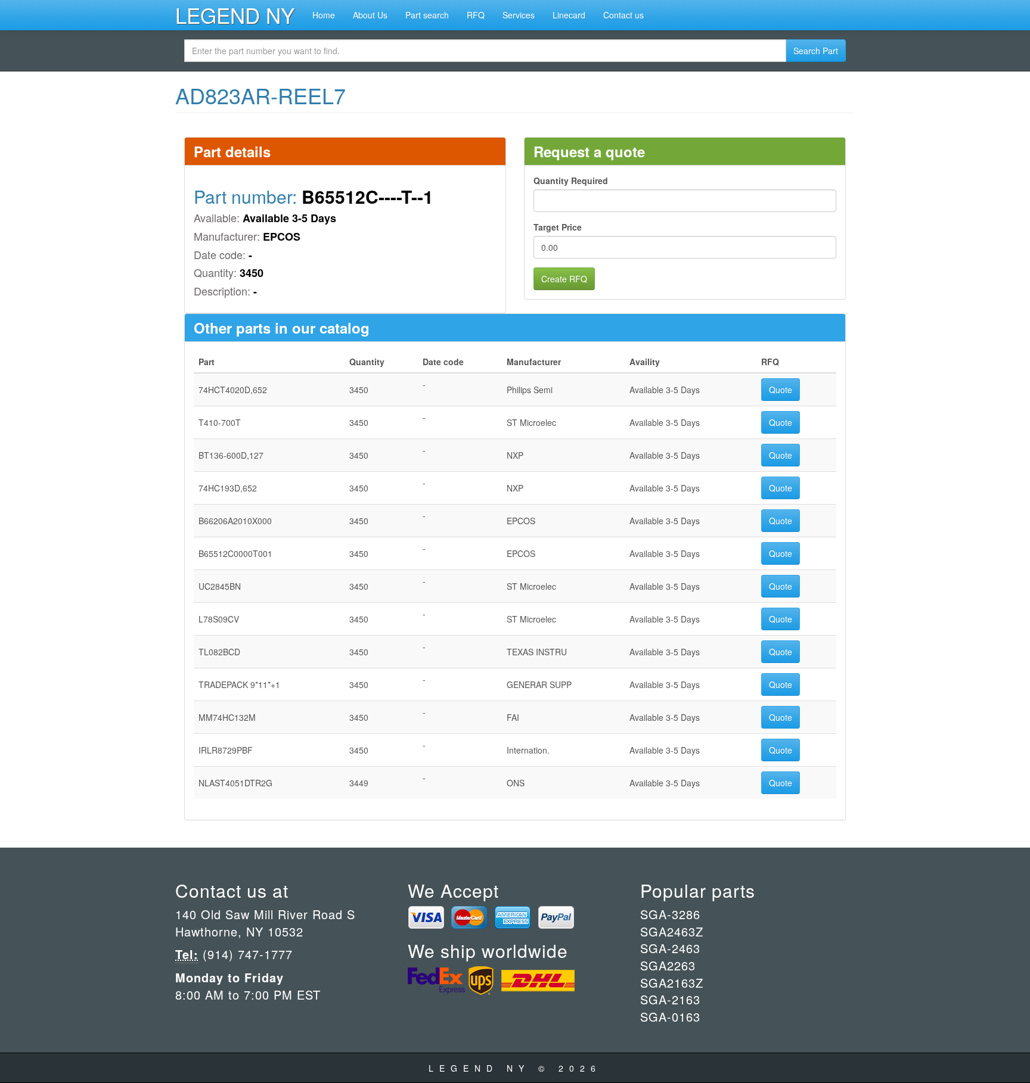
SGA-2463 (670, 948)
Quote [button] (780, 390)
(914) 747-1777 (245, 954)
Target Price (557, 227)
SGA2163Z (671, 982)
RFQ (476, 15)
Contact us (623, 15)
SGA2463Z (671, 931)
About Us (370, 15)
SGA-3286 (670, 914)
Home (323, 15)
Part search (427, 15)
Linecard (569, 15)
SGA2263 (668, 965)
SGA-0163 (670, 1016)
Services (518, 15)
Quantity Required (570, 180)
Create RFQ (564, 279)
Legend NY (234, 15)
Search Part (815, 51)
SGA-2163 (670, 999)
